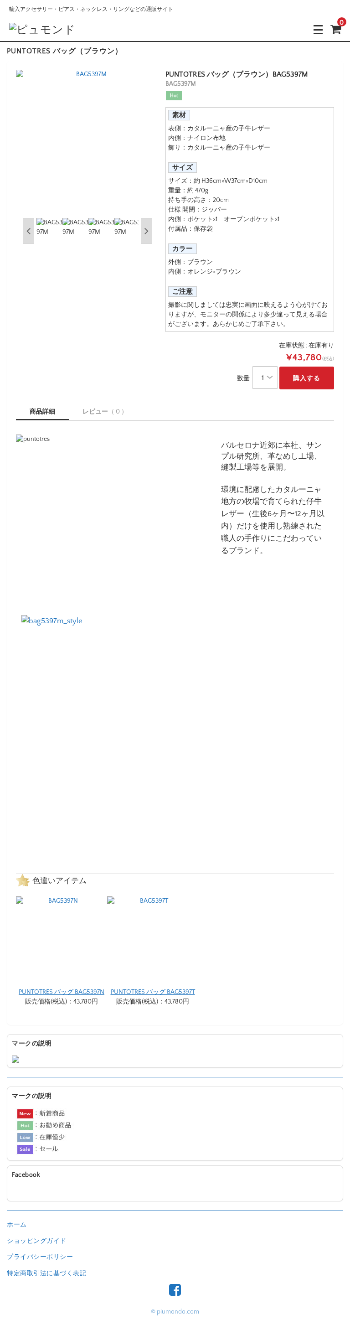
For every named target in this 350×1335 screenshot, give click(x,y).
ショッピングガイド (37, 1241)
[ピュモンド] (42, 29)
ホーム (17, 1224)
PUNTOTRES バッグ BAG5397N (61, 992)
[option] (88, 141)
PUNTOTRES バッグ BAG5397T (153, 992)
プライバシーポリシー (40, 1257)
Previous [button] (28, 231)
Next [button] (146, 231)
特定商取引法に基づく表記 (46, 1273)
